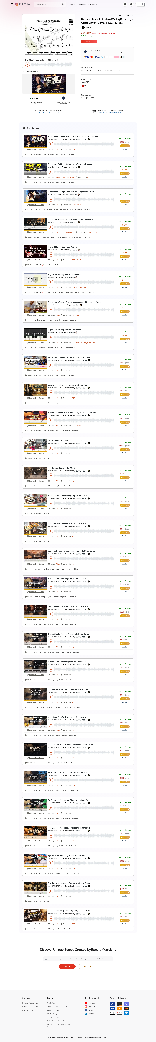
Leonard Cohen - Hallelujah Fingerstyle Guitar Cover (70, 745)
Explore (87, 966)
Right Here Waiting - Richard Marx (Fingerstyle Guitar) (71, 219)
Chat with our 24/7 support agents (49, 113)
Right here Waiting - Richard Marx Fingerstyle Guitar (70, 164)
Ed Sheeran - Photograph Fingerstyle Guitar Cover (69, 800)
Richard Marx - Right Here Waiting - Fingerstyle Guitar (71, 192)
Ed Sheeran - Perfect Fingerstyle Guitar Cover (68, 772)
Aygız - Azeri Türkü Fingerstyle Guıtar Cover (67, 855)
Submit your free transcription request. (110, 112)
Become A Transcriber (30, 1010)
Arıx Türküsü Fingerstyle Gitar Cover (63, 468)
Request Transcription (30, 1006)
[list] (137, 4)
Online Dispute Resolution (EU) (58, 1021)
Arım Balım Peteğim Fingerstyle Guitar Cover (67, 717)
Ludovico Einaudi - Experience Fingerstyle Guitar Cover (71, 551)
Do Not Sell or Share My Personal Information (59, 1025)
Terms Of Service (53, 1017)
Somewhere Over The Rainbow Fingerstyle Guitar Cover (72, 412)
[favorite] (125, 4)
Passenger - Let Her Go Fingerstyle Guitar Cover (69, 357)
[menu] (12, 4)
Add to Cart (106, 41)
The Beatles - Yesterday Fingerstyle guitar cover (69, 828)
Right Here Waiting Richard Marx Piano (64, 329)
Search (67, 966)
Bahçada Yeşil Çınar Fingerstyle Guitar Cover (67, 523)
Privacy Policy (52, 1014)
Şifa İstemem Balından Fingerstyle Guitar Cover (68, 689)
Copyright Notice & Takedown (57, 1006)
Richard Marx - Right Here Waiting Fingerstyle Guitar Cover (73, 136)
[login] (143, 4)
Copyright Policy (53, 1010)
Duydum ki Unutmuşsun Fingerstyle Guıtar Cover (69, 883)
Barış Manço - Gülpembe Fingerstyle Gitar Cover (69, 911)
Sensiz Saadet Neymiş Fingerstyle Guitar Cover (68, 634)
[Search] (63, 4)
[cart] (131, 4)
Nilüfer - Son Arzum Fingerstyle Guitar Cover (67, 661)
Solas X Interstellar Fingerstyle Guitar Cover (67, 578)
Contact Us (51, 1003)
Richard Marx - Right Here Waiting (62, 247)
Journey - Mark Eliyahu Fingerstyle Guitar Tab (67, 385)
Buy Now (89, 41)
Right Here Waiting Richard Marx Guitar (65, 274)
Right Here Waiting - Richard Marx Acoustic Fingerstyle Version (75, 302)
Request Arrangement (30, 1003)
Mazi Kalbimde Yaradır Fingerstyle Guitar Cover (68, 606)
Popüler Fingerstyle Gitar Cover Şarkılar (65, 440)
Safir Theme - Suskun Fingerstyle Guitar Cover (68, 495)
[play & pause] (27, 64)
